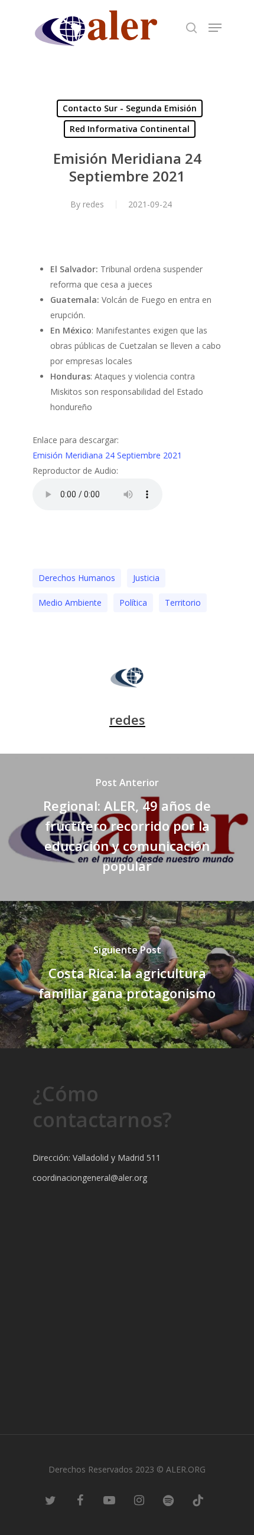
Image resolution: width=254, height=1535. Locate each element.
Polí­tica (133, 602)
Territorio (183, 602)
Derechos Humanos (76, 577)
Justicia (146, 577)
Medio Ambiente (70, 602)
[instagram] (139, 1499)
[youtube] (109, 1499)
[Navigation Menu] (215, 28)
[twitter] (50, 1499)
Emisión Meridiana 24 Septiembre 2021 (107, 455)
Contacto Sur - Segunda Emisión (130, 108)
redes (93, 204)
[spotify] (168, 1499)
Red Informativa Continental (130, 128)
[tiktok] (198, 1499)
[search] (191, 27)
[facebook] (80, 1499)
